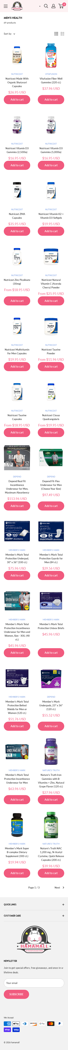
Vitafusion (51, 74)
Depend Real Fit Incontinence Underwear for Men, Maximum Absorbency (17, 487)
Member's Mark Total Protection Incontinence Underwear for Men (17, 778)
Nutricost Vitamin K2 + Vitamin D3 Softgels (51, 215)
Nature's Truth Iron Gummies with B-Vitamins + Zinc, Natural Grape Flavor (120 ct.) (51, 780)
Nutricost (17, 74)
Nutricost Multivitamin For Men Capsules (17, 351)
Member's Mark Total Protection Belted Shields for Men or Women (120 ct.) (17, 707)
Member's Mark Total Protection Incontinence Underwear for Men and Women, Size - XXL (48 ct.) (17, 632)
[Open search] (46, 6)
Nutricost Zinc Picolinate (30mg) (17, 281)
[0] (61, 6)
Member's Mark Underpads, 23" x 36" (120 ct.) (51, 705)
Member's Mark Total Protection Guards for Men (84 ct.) (51, 558)
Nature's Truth (51, 770)
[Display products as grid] (56, 33)
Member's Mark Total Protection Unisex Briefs (51, 626)
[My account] (53, 6)
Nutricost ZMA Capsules (17, 215)
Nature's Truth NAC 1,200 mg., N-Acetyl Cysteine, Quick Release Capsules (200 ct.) (51, 854)
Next (57, 887)
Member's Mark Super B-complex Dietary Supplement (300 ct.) (17, 852)
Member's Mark (17, 550)
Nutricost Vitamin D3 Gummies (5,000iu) (51, 150)
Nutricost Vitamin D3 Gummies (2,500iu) (17, 150)
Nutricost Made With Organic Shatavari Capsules (17, 82)
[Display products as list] (62, 33)
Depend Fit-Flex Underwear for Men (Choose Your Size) (51, 485)
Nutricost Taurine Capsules (17, 417)
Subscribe (16, 994)
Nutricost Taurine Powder (51, 351)
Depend (17, 476)
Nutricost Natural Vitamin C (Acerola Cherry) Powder (51, 283)
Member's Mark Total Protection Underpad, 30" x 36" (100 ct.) (17, 558)
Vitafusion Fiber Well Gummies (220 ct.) (51, 80)
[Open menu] (6, 6)
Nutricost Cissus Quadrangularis (51, 417)
